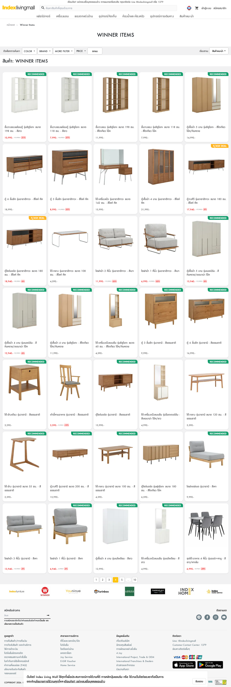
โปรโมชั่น (64, 645)
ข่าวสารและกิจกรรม (125, 665)
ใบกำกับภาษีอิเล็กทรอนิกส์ (16, 661)
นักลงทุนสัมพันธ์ (124, 645)
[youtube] (224, 617)
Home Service (67, 665)
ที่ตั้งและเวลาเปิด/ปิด (70, 641)
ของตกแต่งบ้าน (84, 16)
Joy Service (66, 657)
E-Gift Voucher (68, 661)
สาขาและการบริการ (69, 636)
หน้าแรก (11, 25)
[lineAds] (199, 617)
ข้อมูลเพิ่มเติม (122, 636)
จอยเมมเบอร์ (10, 673)
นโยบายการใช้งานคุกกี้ (47, 681)
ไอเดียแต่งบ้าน (67, 649)
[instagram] (215, 617)
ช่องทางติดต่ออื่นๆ (181, 649)
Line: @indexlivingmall (184, 641)
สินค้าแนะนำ (187, 16)
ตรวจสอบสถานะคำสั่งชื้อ (15, 657)
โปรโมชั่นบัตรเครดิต (13, 653)
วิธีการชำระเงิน (11, 649)
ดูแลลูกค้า (9, 636)
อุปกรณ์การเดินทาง (162, 16)
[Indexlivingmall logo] (19, 8)
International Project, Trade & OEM (135, 657)
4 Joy (119, 653)
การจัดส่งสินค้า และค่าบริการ (17, 645)
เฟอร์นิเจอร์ (43, 16)
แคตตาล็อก (65, 653)
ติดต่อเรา (176, 636)
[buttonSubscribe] (48, 615)
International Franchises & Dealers (134, 661)
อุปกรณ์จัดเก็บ (108, 16)
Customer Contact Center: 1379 (189, 645)
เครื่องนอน (62, 16)
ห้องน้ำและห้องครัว (133, 16)
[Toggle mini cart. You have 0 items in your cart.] (197, 8)
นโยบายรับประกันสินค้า (15, 669)
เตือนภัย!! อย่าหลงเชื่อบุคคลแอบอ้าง (84, 681)
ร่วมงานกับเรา (122, 669)
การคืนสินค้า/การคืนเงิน (15, 641)
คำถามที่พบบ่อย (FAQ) (15, 665)
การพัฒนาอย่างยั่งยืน (126, 649)
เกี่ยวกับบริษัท (123, 641)
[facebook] (207, 617)
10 (134, 579)
